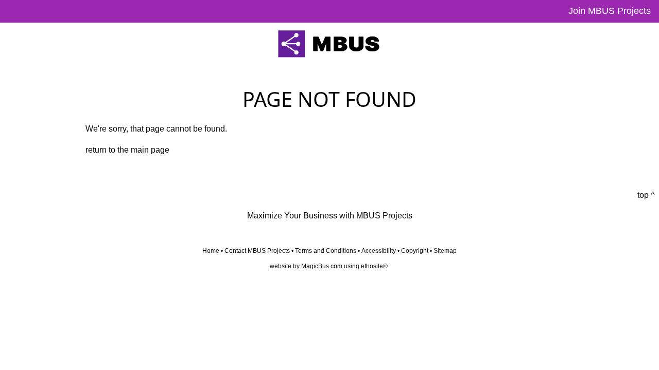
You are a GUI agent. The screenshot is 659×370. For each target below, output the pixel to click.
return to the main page (127, 149)
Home (210, 250)
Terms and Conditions (325, 250)
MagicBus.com (321, 266)
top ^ (646, 195)
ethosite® (374, 266)
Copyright (414, 250)
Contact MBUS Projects (257, 250)
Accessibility (378, 250)
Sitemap (445, 250)
